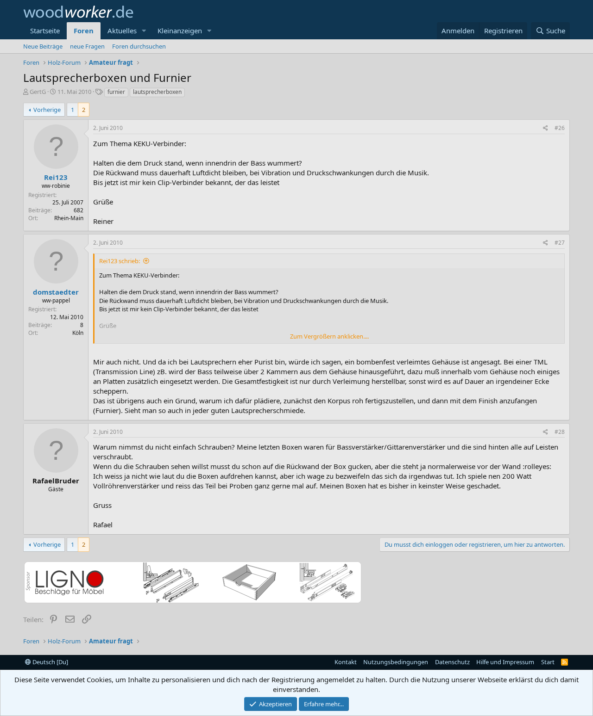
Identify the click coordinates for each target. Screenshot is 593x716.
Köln (77, 333)
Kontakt (345, 662)
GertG (38, 91)
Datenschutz (452, 662)
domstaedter (56, 291)
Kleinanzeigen (180, 30)
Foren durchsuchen (139, 46)
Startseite (45, 30)
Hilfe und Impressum (505, 662)
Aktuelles (122, 30)
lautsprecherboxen (157, 92)
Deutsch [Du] (49, 662)
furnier (116, 92)
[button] (144, 30)
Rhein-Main (68, 218)
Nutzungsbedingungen (395, 662)
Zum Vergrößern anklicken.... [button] (329, 336)
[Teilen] (545, 128)
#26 (560, 128)
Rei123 (56, 177)
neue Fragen (87, 46)
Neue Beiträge (43, 46)
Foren (84, 30)
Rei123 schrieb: (119, 261)
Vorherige (47, 109)
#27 (560, 243)
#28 (560, 432)
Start (548, 662)
